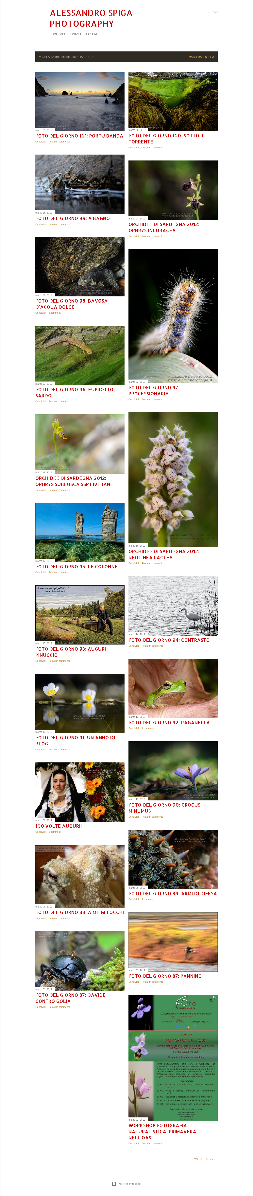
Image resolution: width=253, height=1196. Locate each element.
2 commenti (55, 832)
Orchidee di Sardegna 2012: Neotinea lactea (163, 554)
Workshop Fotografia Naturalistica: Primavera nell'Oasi (162, 1131)
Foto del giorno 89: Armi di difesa (172, 893)
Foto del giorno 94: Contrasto (169, 640)
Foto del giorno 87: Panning (165, 976)
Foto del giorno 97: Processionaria (153, 390)
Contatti (75, 34)
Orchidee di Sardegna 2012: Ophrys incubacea (163, 227)
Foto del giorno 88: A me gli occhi (79, 912)
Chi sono (91, 34)
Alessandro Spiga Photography (91, 18)
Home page (58, 34)
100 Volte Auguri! (58, 826)
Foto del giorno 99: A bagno (72, 218)
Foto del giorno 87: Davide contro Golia (70, 998)
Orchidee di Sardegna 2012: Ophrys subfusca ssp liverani (73, 481)
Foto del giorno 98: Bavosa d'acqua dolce (71, 304)
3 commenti (55, 312)
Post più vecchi (205, 1159)
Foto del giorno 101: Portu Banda (79, 136)
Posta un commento (59, 141)
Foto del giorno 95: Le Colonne (76, 566)
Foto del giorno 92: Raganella (169, 722)
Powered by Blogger (129, 1183)
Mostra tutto (201, 57)
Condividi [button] (40, 141)
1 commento (148, 728)
